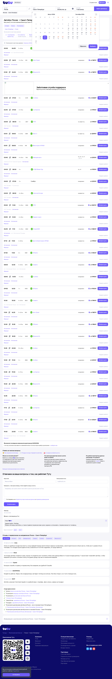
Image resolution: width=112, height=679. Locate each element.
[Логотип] (8, 2)
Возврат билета (65, 648)
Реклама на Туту (65, 659)
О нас (36, 638)
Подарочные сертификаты (68, 638)
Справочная (93, 2)
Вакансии (38, 641)
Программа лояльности (67, 643)
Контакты (37, 643)
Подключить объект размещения (70, 656)
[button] (72, 8)
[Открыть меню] (108, 3)
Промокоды (64, 641)
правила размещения (42, 499)
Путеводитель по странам (68, 645)
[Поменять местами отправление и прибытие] (29, 8)
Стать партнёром (65, 654)
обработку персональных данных (25, 499)
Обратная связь (90, 641)
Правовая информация (41, 645)
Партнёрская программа (68, 661)
